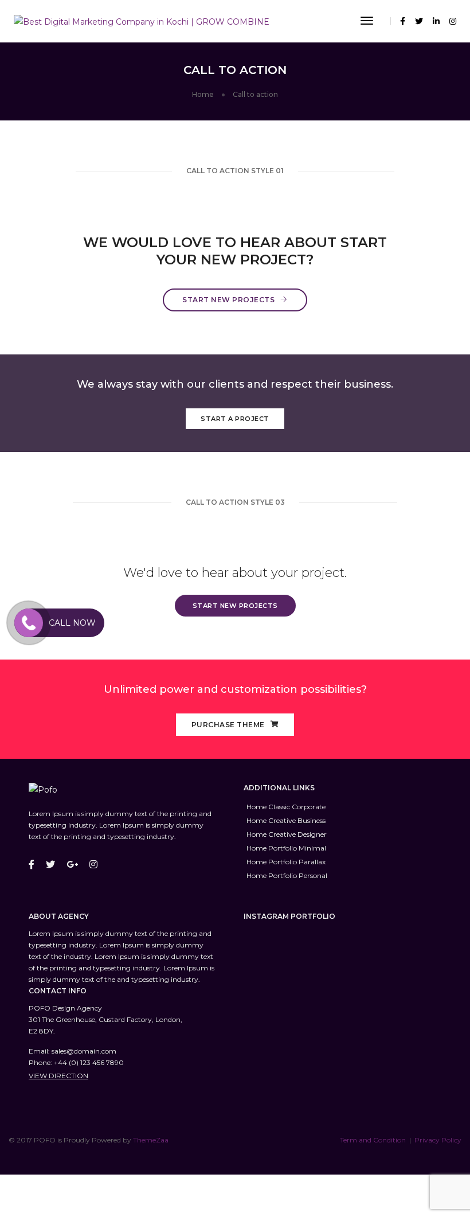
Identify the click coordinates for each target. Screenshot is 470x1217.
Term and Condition (373, 1140)
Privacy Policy (437, 1140)
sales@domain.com (84, 1051)
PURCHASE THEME (228, 724)
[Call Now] (28, 622)
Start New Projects (228, 299)
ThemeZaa (151, 1140)
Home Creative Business (286, 820)
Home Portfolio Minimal (286, 848)
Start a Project (235, 419)
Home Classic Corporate (286, 806)
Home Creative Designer (286, 834)
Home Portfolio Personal (286, 875)
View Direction (58, 1075)
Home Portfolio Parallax (286, 861)
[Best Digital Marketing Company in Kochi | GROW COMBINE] (141, 20)
